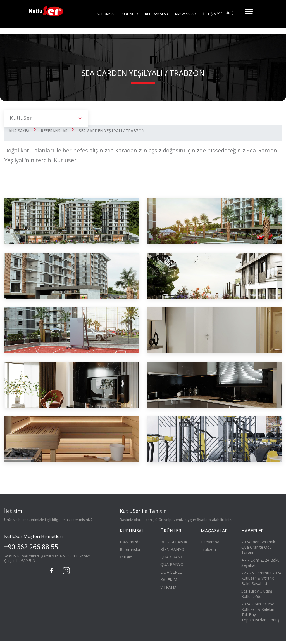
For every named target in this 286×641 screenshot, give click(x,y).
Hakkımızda (130, 541)
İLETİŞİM (210, 13)
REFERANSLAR (156, 13)
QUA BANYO (171, 564)
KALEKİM (168, 579)
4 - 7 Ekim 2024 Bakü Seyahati (260, 562)
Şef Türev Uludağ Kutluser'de (256, 593)
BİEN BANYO (172, 549)
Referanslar (130, 549)
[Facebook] (51, 571)
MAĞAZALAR (185, 13)
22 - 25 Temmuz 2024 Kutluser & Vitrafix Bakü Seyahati (261, 578)
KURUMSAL (106, 13)
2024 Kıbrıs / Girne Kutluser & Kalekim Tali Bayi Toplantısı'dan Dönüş (260, 612)
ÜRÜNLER (130, 13)
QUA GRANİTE (173, 557)
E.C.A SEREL (171, 572)
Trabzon (208, 549)
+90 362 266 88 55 (31, 546)
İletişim (126, 557)
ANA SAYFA (19, 130)
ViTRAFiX (168, 587)
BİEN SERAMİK (173, 541)
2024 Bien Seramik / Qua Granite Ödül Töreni (259, 547)
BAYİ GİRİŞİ (225, 12)
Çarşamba (210, 541)
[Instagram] (65, 570)
